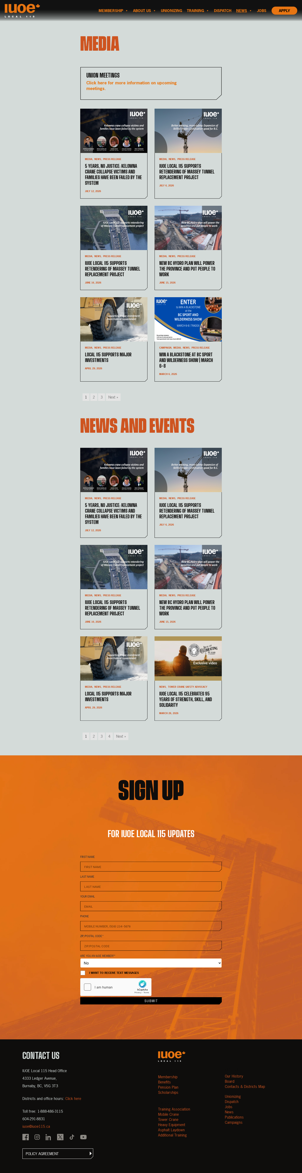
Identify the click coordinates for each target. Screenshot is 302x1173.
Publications (234, 1117)
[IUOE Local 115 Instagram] (37, 1137)
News (241, 10)
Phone (84, 916)
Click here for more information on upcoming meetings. (131, 85)
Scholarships (168, 1092)
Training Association (174, 1109)
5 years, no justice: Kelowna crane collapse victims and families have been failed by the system (113, 174)
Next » (113, 397)
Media (88, 159)
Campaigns (234, 1122)
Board (229, 1081)
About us (142, 10)
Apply (284, 10)
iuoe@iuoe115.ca (36, 1126)
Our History (234, 1076)
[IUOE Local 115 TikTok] (72, 1137)
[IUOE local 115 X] (60, 1137)
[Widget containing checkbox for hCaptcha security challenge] (115, 987)
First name (87, 857)
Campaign (165, 347)
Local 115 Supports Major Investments (108, 357)
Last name (87, 877)
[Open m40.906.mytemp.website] (171, 1056)
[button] (58, 1154)
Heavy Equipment (171, 1124)
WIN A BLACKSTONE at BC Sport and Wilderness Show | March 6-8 (186, 360)
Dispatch (222, 10)
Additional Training (172, 1135)
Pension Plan (168, 1087)
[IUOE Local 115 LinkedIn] (49, 1137)
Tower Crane (168, 1119)
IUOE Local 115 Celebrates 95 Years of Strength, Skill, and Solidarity (185, 699)
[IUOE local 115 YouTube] (83, 1137)
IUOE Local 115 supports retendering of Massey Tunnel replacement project (186, 171)
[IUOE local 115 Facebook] (25, 1137)
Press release (112, 159)
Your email (87, 896)
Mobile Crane (168, 1114)
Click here (73, 1098)
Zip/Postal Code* (92, 936)
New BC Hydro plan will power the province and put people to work (187, 268)
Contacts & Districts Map (245, 1086)
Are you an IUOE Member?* (98, 956)
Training (195, 10)
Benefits (164, 1082)
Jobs (261, 10)
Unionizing (171, 10)
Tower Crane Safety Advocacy (187, 686)
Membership (111, 10)
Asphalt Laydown (171, 1129)
